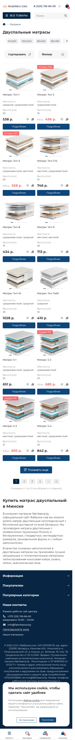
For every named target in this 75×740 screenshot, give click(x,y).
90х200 (11, 41)
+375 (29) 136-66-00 (19, 616)
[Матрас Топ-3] (19, 144)
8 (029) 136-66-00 (45, 6)
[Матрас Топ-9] (53, 211)
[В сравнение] (32, 119)
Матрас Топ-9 (45, 227)
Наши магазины (13, 634)
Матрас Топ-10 (12, 293)
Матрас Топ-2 (45, 94)
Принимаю (48, 719)
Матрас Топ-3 (11, 160)
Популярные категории (21, 595)
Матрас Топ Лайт (48, 293)
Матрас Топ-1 (11, 94)
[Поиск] (65, 16)
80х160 (41, 41)
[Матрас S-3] (19, 409)
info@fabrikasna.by (19, 624)
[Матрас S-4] (53, 409)
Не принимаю (26, 720)
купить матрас (12, 521)
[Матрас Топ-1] (19, 78)
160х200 (27, 41)
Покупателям (13, 585)
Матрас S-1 (9, 359)
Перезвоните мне (16, 629)
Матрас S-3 (10, 425)
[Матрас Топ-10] (19, 277)
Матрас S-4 (44, 425)
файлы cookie (31, 700)
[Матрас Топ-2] (53, 78)
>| (56, 481)
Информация (13, 576)
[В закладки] (27, 119)
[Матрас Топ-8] (19, 211)
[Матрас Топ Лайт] (53, 277)
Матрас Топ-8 (11, 227)
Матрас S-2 (44, 359)
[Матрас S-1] (19, 343)
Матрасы (15, 24)
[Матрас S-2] (53, 343)
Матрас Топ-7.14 (47, 160)
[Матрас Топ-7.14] (53, 144)
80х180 (55, 41)
